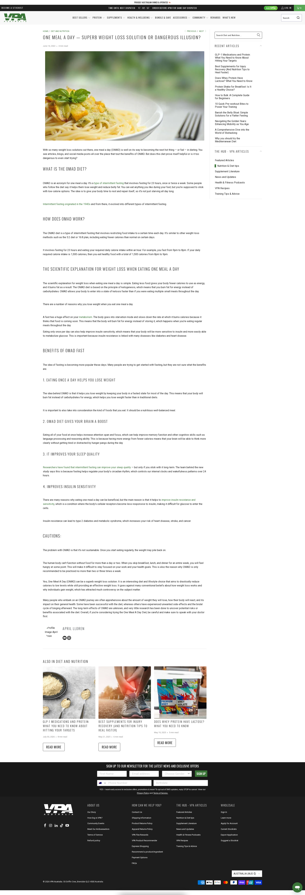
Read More (53, 747)
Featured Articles (224, 160)
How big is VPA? (94, 818)
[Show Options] (188, 774)
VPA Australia (56, 881)
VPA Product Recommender (144, 840)
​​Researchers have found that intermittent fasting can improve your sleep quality (87, 467)
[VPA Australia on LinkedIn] (56, 826)
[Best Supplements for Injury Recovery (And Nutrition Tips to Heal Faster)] (124, 692)
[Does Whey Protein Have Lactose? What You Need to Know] (180, 692)
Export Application (229, 835)
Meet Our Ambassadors (98, 829)
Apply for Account (229, 823)
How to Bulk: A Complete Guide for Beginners (232, 97)
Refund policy (93, 840)
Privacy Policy (143, 793)
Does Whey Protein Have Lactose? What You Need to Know (179, 724)
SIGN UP (201, 774)
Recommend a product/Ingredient (147, 852)
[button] (82, 18)
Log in (288, 7)
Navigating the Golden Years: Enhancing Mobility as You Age (232, 123)
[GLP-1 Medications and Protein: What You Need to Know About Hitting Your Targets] (69, 692)
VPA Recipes (222, 188)
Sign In (224, 812)
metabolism (85, 317)
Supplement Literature (227, 171)
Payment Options (139, 857)
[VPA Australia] (15, 18)
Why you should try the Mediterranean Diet (227, 140)
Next (201, 31)
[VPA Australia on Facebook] (45, 826)
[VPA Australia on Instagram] (50, 826)
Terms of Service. (160, 793)
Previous (191, 31)
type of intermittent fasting (109, 183)
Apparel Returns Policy (142, 829)
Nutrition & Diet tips (228, 165)
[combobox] (291, 17)
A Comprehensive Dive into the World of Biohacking (232, 131)
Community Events (95, 823)
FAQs (134, 863)
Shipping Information (141, 818)
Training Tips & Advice (227, 193)
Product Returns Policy (142, 823)
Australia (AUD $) (245, 873)
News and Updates (225, 176)
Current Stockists (229, 829)
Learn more (226, 818)
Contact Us (137, 812)
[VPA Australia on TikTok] (61, 826)
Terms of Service (95, 835)
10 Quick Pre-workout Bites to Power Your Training (231, 105)
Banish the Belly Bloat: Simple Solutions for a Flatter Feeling (231, 114)
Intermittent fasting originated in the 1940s (66, 204)
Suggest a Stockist (229, 840)
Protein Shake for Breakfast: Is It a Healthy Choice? (233, 88)
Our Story (91, 812)
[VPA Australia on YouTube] (67, 826)
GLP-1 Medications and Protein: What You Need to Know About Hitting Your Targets (66, 726)
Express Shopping (140, 846)
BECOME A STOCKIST (12, 7)
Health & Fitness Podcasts (230, 182)
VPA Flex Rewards (140, 835)
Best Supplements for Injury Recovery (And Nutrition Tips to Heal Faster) (122, 726)
